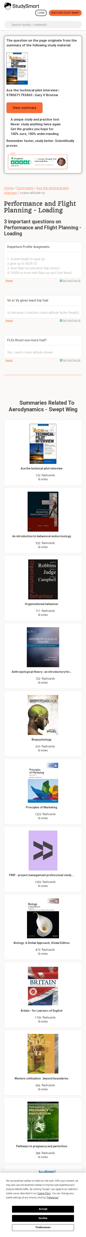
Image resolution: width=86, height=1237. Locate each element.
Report (9, 280)
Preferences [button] (52, 1197)
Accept (43, 1209)
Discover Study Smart (65, 12)
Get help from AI (71, 280)
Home (8, 188)
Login (41, 12)
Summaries (24, 188)
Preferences (43, 1227)
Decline (43, 1218)
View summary (24, 108)
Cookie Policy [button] (44, 1193)
